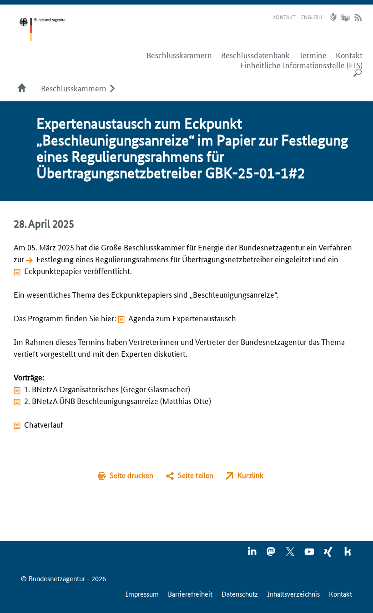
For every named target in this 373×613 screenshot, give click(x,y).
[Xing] (328, 554)
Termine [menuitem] (313, 55)
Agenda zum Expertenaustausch (182, 317)
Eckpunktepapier (53, 270)
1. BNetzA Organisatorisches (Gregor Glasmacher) (107, 388)
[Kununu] (347, 554)
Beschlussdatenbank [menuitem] (255, 55)
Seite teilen (195, 475)
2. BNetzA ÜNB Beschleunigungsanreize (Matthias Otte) (117, 400)
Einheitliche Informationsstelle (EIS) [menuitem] (301, 65)
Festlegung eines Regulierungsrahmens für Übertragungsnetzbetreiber (154, 258)
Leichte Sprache (334, 17)
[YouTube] (309, 554)
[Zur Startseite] (42, 30)
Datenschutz (240, 593)
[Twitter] (290, 554)
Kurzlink (250, 475)
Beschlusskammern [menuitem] (179, 55)
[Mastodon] (271, 554)
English (311, 16)
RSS (358, 17)
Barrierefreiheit (190, 593)
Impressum (142, 593)
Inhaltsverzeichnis (293, 593)
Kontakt (284, 16)
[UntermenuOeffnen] (112, 87)
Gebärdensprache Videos (345, 17)
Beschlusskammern (73, 87)
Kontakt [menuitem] (349, 55)
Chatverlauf (43, 424)
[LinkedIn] (252, 554)
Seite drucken (131, 475)
